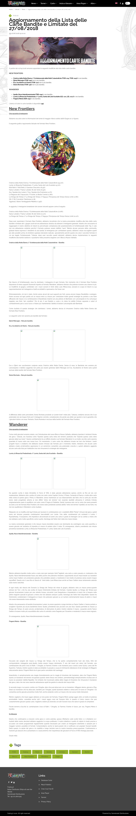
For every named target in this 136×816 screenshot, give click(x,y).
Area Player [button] (81, 3)
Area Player (45, 793)
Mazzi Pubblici (46, 784)
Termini (43, 797)
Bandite (49, 752)
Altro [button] (93, 3)
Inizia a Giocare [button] (66, 3)
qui (42, 103)
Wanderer (44, 756)
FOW (14, 752)
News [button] (33, 3)
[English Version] (116, 3)
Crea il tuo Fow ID (47, 789)
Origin (57, 756)
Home (11, 9)
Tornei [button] (43, 3)
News (23, 9)
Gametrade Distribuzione (16, 794)
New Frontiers (29, 756)
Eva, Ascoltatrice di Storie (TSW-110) (26, 82)
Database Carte (46, 780)
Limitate (62, 752)
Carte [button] (52, 3)
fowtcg (25, 752)
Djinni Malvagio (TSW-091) (22, 80)
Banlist (87, 752)
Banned (75, 752)
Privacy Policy (46, 801)
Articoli (17, 9)
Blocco (14, 756)
